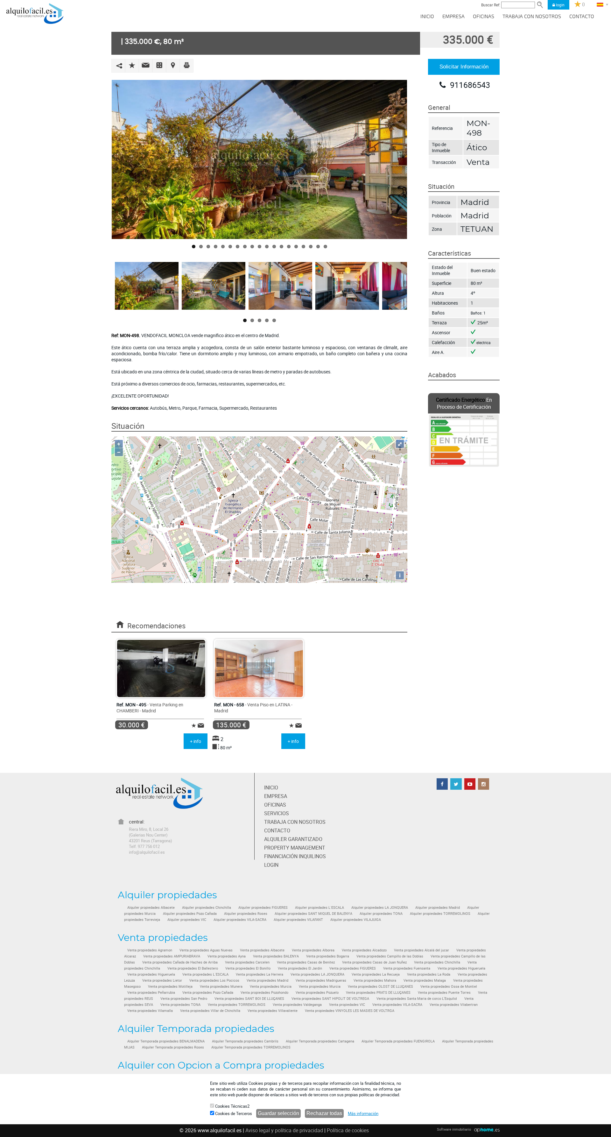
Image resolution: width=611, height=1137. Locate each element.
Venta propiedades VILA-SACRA (397, 1004)
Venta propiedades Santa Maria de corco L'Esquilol (416, 998)
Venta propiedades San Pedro (183, 998)
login (560, 4)
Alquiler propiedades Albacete (151, 907)
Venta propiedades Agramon (149, 950)
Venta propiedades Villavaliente (273, 1010)
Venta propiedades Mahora (375, 980)
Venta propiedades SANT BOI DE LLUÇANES (249, 998)
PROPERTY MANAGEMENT (294, 847)
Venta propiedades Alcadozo (364, 950)
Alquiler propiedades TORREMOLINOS (440, 913)
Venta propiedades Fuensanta (406, 968)
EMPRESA (453, 16)
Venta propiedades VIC (347, 1004)
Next (416, 159)
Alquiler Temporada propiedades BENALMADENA (166, 1041)
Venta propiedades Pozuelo (317, 992)
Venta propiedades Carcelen (247, 962)
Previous (102, 159)
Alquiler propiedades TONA (381, 913)
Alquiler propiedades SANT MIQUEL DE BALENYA (313, 913)
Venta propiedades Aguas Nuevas (206, 950)
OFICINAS (483, 16)
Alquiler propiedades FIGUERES (263, 907)
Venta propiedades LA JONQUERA (317, 974)
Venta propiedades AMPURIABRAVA (171, 956)
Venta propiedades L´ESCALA (205, 974)
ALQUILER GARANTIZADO (293, 839)
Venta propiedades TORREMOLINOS (236, 1004)
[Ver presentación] (159, 65)
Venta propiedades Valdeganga (297, 1004)
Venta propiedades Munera (221, 986)
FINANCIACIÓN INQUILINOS (295, 856)
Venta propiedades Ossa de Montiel (448, 986)
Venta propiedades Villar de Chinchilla (210, 1010)
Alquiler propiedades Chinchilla (206, 907)
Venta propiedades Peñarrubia (151, 992)
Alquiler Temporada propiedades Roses (173, 1047)
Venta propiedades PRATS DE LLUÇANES (378, 992)
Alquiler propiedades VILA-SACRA (240, 919)
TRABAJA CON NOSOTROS (531, 16)
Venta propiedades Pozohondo (264, 992)
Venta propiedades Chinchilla (437, 962)
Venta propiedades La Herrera (259, 974)
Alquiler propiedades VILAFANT (298, 919)
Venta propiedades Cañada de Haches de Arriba (180, 962)
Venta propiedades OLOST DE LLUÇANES (380, 986)
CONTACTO (581, 16)
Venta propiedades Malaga (425, 980)
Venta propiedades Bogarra (327, 956)
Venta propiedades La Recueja (376, 974)
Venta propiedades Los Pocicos (214, 980)
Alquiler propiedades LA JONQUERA (379, 907)
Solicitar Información (463, 67)
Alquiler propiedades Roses (245, 913)
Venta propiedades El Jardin (300, 968)
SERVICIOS (276, 813)
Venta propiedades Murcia (270, 986)
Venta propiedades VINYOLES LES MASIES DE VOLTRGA (349, 1010)
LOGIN (271, 864)
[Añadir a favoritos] (132, 65)
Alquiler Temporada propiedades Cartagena (320, 1041)
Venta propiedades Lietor (162, 980)
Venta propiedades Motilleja (170, 986)
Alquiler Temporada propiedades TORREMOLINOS (251, 1047)
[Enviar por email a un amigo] (146, 65)
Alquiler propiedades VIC (186, 919)
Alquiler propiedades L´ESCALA (319, 907)
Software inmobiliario (454, 1129)
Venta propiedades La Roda (428, 974)
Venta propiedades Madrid (267, 980)
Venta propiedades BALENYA (276, 956)
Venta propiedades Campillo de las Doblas (389, 956)
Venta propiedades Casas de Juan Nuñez (374, 962)
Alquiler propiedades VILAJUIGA (355, 919)
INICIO (427, 16)
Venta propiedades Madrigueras (321, 980)
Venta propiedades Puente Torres (444, 992)
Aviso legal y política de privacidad (284, 1130)
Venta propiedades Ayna (226, 956)
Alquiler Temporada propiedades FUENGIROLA (398, 1041)
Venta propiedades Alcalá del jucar (421, 950)
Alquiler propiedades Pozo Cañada (190, 913)
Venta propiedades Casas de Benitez (306, 962)
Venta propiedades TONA (180, 1004)
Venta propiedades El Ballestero (192, 968)
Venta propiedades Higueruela (461, 968)
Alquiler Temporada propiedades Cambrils (245, 1041)
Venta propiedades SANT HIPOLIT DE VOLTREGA (330, 998)
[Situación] (173, 65)
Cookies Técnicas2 (231, 1106)
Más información (363, 1113)
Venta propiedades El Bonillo (247, 968)
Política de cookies (348, 1130)
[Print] (187, 65)
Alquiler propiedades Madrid (437, 907)
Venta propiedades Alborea (313, 950)
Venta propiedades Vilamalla (150, 1010)
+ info (195, 741)
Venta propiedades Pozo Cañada (207, 992)
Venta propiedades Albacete (262, 950)
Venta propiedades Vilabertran (454, 1004)
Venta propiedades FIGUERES (352, 968)
